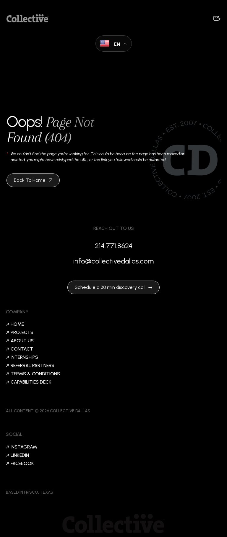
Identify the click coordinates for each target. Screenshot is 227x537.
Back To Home (30, 180)
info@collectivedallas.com (113, 261)
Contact (22, 349)
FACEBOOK (22, 463)
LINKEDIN (20, 455)
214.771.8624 (113, 245)
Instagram (24, 447)
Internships (24, 357)
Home (17, 324)
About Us (22, 340)
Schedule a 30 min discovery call (110, 287)
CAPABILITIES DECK (31, 382)
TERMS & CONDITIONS (35, 373)
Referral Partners (32, 365)
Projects (22, 332)
